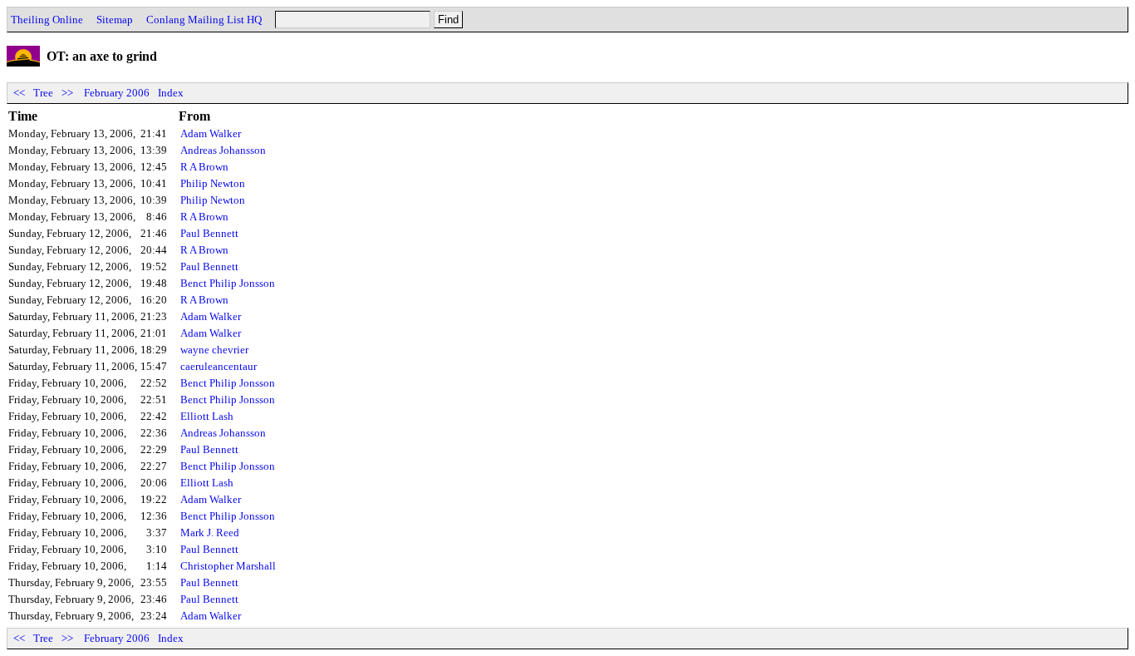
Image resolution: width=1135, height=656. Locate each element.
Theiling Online (47, 19)
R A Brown (204, 166)
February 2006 (117, 92)
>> (67, 92)
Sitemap (114, 19)
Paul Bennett (209, 233)
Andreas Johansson (223, 150)
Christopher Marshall (228, 566)
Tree (43, 92)
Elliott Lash (206, 416)
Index (171, 92)
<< (19, 92)
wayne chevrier (214, 349)
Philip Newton (212, 183)
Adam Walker (210, 133)
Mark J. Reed (209, 532)
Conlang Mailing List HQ (204, 19)
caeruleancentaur (218, 366)
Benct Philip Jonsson (227, 283)
